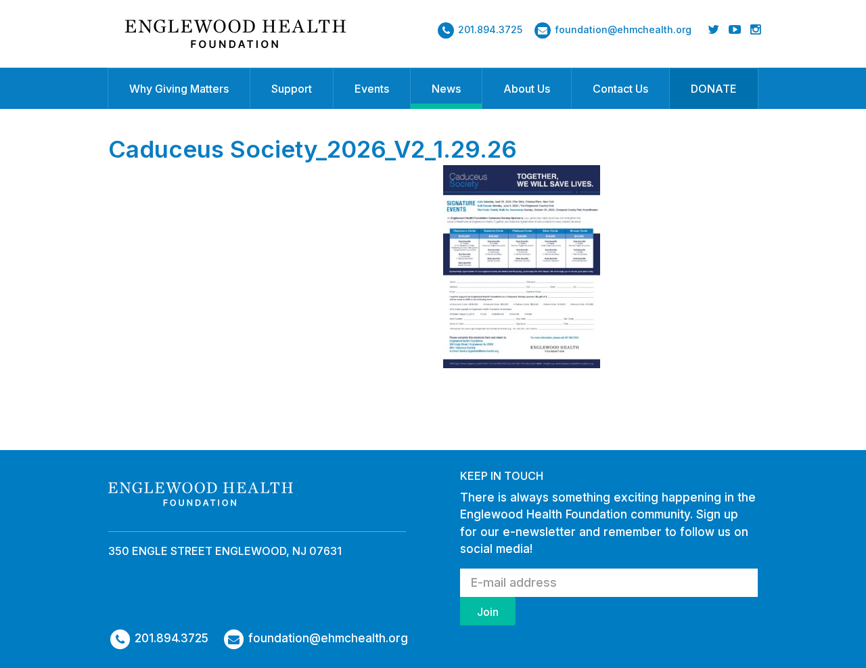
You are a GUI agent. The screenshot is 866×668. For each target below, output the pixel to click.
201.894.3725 (490, 29)
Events (372, 88)
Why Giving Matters (179, 88)
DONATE (714, 88)
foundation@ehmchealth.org (623, 29)
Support (291, 88)
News (446, 88)
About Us (526, 88)
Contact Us (620, 88)
